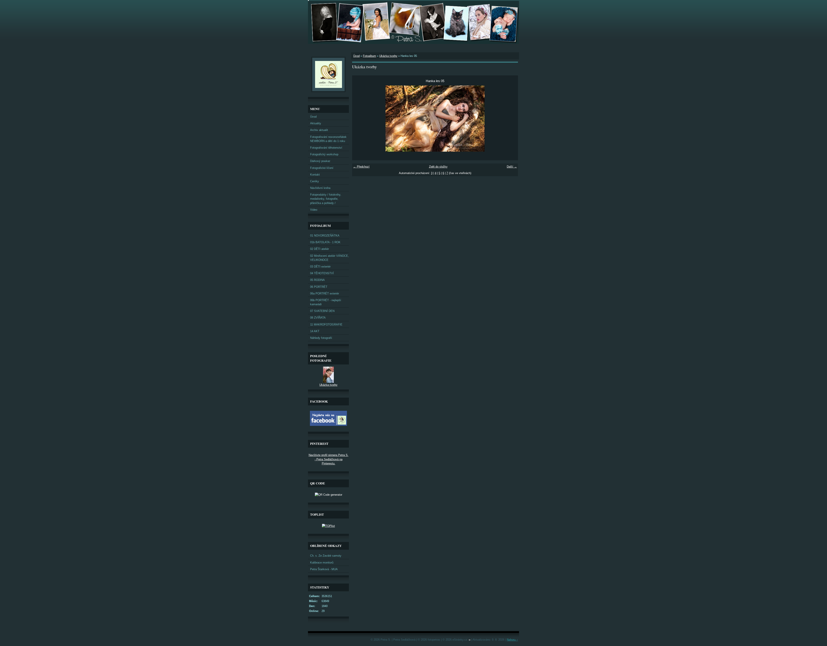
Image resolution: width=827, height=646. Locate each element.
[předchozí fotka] (359, 119)
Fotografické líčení (321, 168)
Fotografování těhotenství (326, 147)
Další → (512, 166)
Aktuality (315, 123)
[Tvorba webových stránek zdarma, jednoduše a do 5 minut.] (469, 640)
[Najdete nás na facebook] (328, 425)
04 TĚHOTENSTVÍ (322, 273)
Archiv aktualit (319, 130)
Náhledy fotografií (321, 337)
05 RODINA (317, 280)
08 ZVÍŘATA (318, 317)
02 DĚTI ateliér (319, 249)
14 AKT (314, 331)
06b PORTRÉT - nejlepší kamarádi (325, 302)
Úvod (356, 56)
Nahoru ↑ (512, 639)
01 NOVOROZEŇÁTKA (324, 235)
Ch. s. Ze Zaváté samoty (325, 555)
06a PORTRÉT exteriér (324, 293)
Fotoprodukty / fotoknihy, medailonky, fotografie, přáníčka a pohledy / (325, 198)
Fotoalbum (369, 56)
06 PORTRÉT (318, 286)
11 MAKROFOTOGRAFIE (326, 324)
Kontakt (315, 174)
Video (313, 209)
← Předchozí (361, 166)
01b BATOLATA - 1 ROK (325, 242)
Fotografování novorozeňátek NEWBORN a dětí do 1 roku (328, 139)
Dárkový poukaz (320, 161)
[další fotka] (511, 119)
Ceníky (314, 181)
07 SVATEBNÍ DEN (322, 311)
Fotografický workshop (324, 154)
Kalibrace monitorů (321, 562)
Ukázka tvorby (388, 56)
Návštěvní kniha (320, 188)
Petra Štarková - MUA (324, 569)
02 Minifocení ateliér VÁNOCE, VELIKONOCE (329, 258)
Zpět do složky (438, 166)
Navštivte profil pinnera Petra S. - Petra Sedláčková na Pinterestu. (328, 459)
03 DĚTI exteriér (320, 266)
